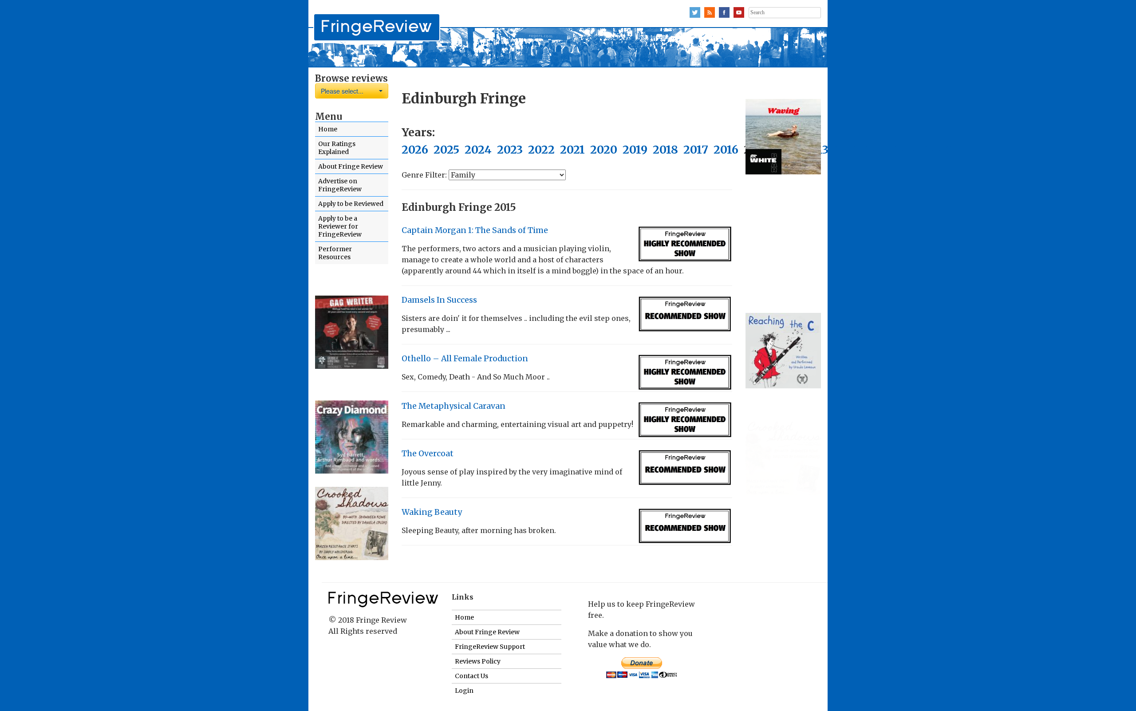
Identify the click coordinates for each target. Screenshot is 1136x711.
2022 (541, 149)
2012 (846, 149)
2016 (726, 149)
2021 (572, 149)
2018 (665, 149)
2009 (937, 149)
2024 (478, 149)
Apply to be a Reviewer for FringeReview (340, 226)
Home (327, 129)
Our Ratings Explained (336, 148)
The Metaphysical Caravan (453, 406)
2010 (906, 149)
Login (464, 691)
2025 (446, 149)
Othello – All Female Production (465, 358)
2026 (415, 149)
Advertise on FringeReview (340, 185)
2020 (603, 149)
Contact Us (471, 676)
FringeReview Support (490, 647)
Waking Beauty (432, 512)
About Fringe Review (350, 166)
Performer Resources (335, 253)
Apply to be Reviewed (350, 204)
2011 (876, 149)
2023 (510, 149)
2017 (695, 149)
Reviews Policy (478, 661)
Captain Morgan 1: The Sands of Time (475, 230)
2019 (635, 149)
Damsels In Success (439, 300)
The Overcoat (428, 453)
